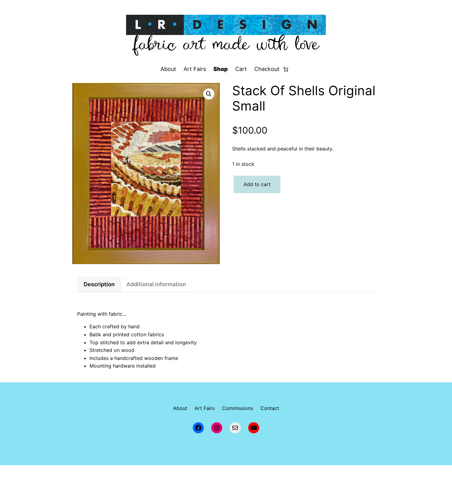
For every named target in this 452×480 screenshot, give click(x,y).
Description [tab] (99, 284)
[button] (208, 94)
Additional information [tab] (156, 284)
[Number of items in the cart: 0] (286, 69)
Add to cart (257, 184)
